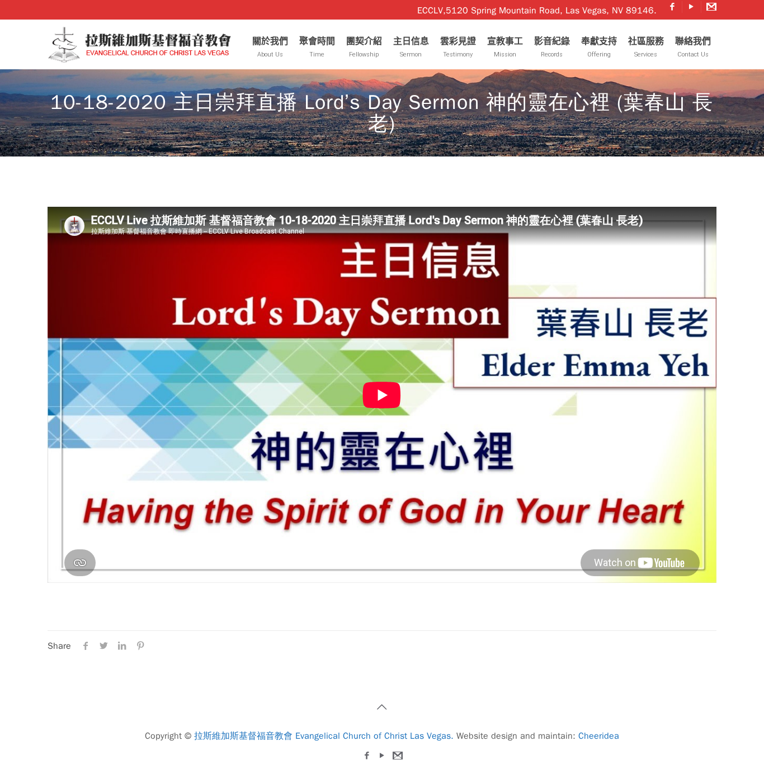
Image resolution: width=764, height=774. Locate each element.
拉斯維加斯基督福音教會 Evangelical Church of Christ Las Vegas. (324, 736)
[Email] (710, 7)
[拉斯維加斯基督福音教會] (143, 44)
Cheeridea (598, 736)
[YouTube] (691, 7)
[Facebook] (672, 7)
